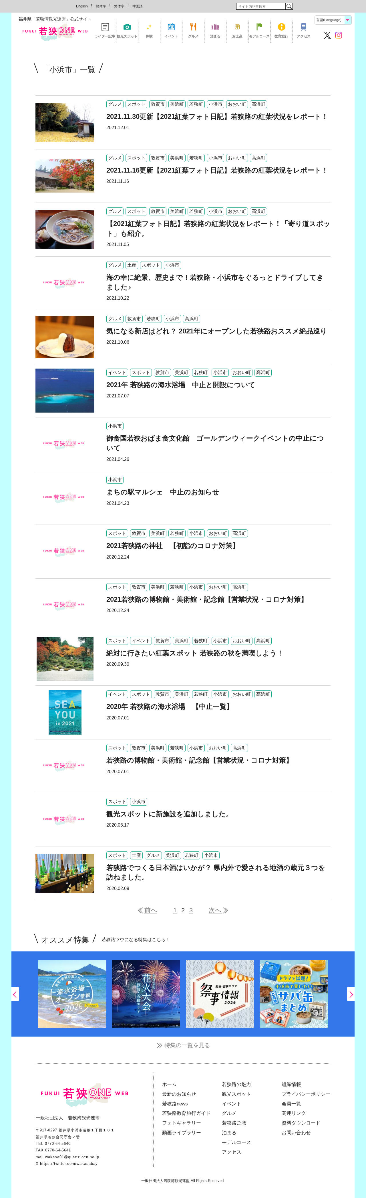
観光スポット (127, 36)
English (82, 6)
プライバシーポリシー (306, 1094)
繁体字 (119, 6)
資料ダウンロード (301, 1123)
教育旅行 (281, 36)
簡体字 (101, 6)
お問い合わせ (296, 1132)
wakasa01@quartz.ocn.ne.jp (72, 1157)
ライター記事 (105, 36)
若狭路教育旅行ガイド (186, 1113)
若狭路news (175, 1104)
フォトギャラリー (181, 1123)
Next (351, 994)
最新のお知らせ (179, 1094)
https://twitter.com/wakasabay (69, 1163)
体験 (149, 36)
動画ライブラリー (181, 1132)
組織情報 (291, 1084)
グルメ (193, 36)
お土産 (237, 36)
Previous (15, 994)
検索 (289, 6)
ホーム (169, 1084)
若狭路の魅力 (236, 1084)
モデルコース (259, 36)
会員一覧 (291, 1104)
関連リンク (294, 1113)
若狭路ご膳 (234, 1123)
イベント (171, 36)
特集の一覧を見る (187, 1045)
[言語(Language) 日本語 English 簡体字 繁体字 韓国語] (333, 19)
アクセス (304, 36)
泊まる (215, 36)
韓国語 (137, 6)
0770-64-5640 (58, 1143)
